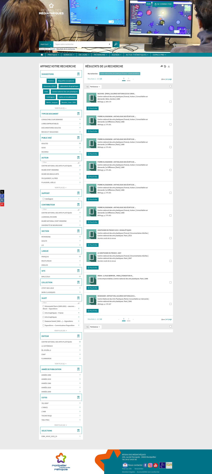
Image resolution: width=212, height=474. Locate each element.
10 (162, 79)
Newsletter (139, 468)
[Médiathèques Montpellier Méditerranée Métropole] (51, 10)
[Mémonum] (169, 465)
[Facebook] (145, 465)
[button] (51, 81)
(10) (60, 425)
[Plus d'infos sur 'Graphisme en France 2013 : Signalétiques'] (91, 234)
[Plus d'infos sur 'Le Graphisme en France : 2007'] (91, 257)
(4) (60, 364)
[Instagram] (150, 465)
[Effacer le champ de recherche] (110, 44)
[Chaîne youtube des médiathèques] (155, 465)
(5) (60, 108)
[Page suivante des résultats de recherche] (133, 79)
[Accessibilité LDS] (162, 465)
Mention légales (128, 472)
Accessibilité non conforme (148, 472)
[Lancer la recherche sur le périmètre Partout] (116, 44)
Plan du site (127, 468)
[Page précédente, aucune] (119, 79)
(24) (60, 330)
